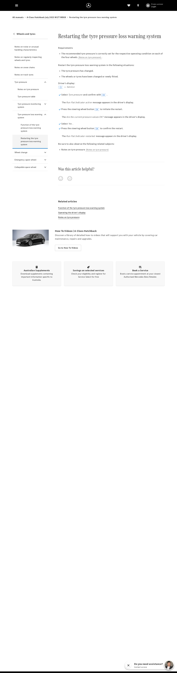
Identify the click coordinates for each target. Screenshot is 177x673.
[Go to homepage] (88, 5)
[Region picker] (138, 5)
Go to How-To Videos (68, 247)
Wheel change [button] (21, 152)
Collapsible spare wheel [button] (25, 167)
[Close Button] (153, 665)
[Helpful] (60, 178)
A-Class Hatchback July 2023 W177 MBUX (46, 17)
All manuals (18, 17)
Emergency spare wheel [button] (25, 159)
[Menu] (16, 5)
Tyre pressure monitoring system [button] (29, 105)
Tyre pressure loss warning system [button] (30, 116)
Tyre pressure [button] (21, 82)
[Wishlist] (129, 5)
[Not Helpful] (69, 178)
